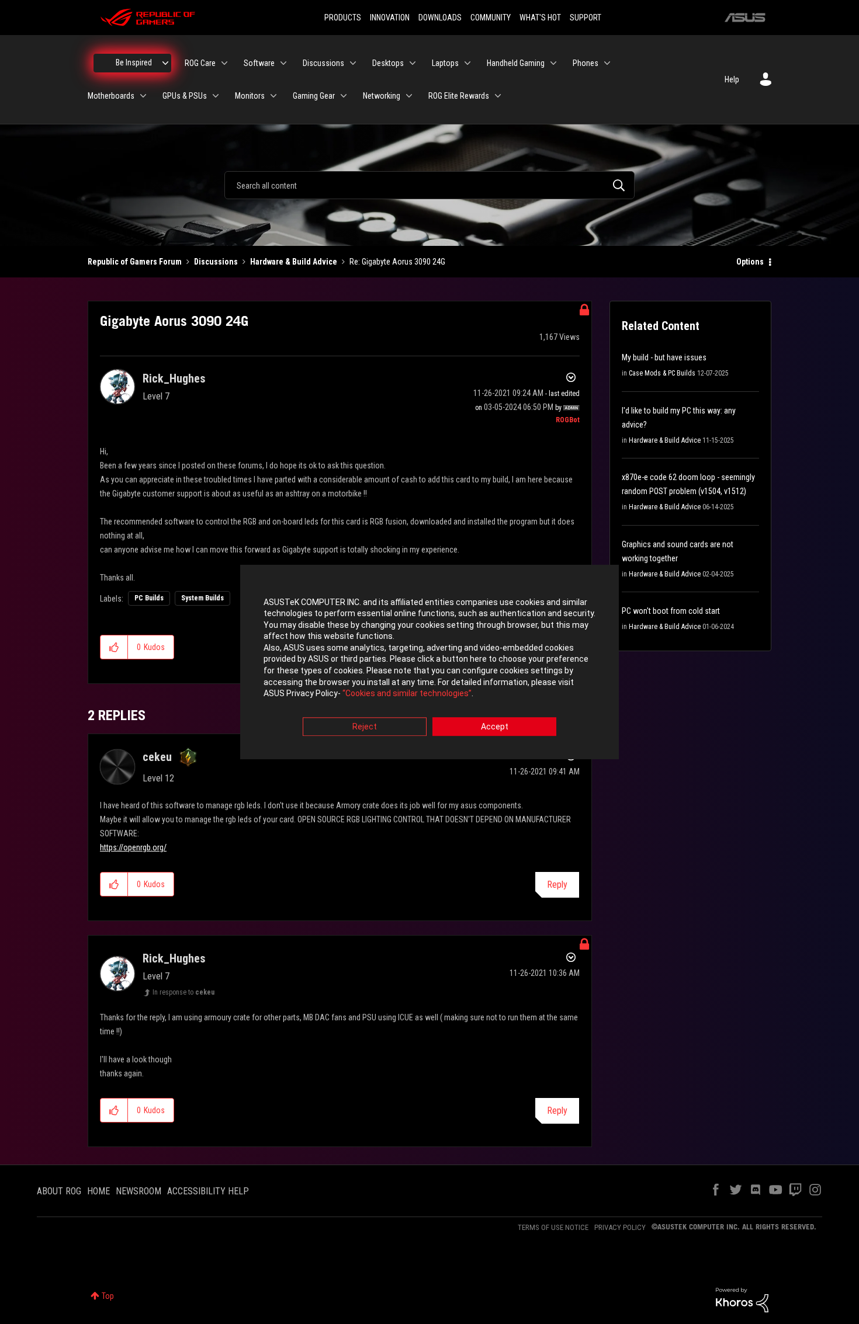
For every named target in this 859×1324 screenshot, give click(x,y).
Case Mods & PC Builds (662, 373)
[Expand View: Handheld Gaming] (553, 63)
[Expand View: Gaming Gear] (343, 96)
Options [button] (750, 261)
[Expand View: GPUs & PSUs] (215, 96)
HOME (98, 1191)
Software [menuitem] (259, 63)
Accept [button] (494, 726)
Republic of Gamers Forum (135, 261)
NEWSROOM (138, 1191)
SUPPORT (585, 17)
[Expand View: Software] (283, 63)
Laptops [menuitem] (445, 63)
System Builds (202, 598)
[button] (114, 647)
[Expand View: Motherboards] (143, 96)
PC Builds (149, 598)
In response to (183, 992)
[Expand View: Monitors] (273, 96)
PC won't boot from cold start (671, 611)
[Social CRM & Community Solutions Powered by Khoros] (742, 1299)
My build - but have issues (664, 357)
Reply (557, 884)
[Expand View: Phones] (607, 63)
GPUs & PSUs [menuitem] (184, 95)
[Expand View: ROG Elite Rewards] (498, 96)
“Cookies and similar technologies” (407, 694)
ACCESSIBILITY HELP (208, 1191)
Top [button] (108, 1296)
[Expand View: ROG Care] (224, 63)
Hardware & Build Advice (293, 261)
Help (732, 79)
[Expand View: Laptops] (467, 63)
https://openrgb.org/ (133, 847)
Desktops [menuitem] (388, 63)
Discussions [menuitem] (323, 63)
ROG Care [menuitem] (200, 63)
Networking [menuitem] (381, 95)
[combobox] (429, 185)
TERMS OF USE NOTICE (553, 1227)
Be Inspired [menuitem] (134, 62)
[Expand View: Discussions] (353, 63)
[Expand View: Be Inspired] (165, 63)
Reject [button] (364, 726)
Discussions (216, 261)
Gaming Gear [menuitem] (314, 95)
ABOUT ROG (59, 1191)
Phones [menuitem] (585, 63)
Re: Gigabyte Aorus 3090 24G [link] (397, 261)
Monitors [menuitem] (250, 95)
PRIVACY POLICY (620, 1227)
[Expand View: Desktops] (412, 63)
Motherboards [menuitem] (111, 95)
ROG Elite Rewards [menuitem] (458, 95)
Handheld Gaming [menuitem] (516, 63)
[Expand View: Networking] (409, 96)
